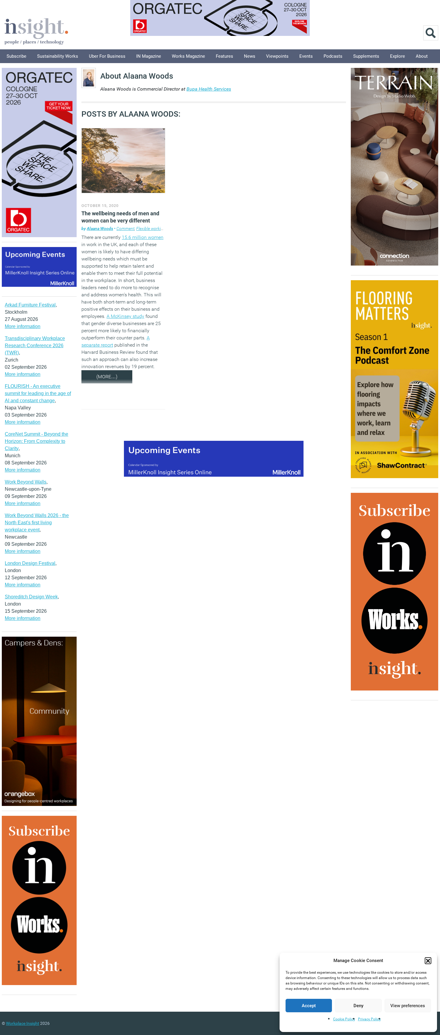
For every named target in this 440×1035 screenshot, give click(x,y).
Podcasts (333, 56)
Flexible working (151, 228)
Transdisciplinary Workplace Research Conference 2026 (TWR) (35, 345)
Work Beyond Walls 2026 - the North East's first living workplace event (37, 522)
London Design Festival (30, 563)
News (249, 56)
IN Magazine (148, 56)
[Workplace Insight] (36, 30)
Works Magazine (188, 56)
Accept (309, 1005)
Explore (397, 56)
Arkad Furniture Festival (30, 304)
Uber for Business (107, 56)
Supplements (366, 56)
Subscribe (16, 56)
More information (22, 326)
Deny (358, 1005)
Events (306, 56)
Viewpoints (277, 56)
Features (224, 56)
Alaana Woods (100, 228)
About (422, 56)
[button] (428, 961)
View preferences (407, 1005)
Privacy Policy (369, 1019)
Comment (125, 228)
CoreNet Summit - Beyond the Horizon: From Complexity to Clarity (36, 441)
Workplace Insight (22, 1023)
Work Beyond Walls (25, 481)
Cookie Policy (344, 1019)
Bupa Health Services (208, 89)
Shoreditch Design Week (31, 596)
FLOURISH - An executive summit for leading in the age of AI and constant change (38, 393)
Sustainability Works (57, 56)
